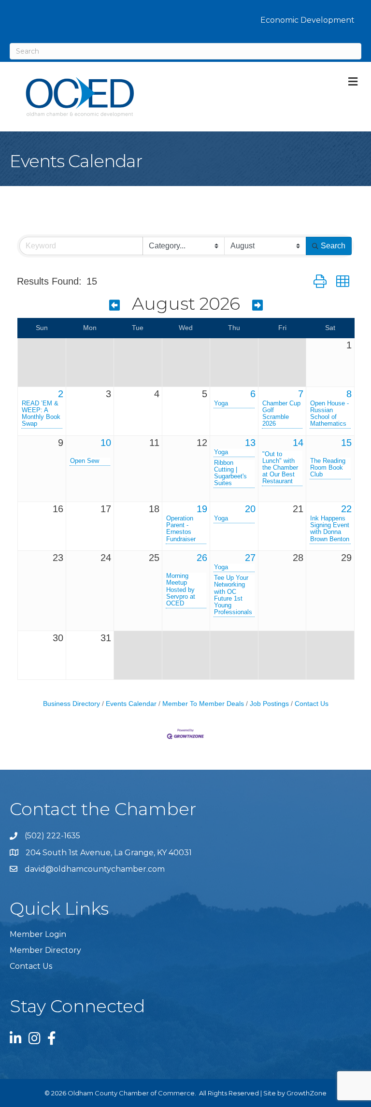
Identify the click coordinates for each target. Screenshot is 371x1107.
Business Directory (71, 703)
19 (202, 508)
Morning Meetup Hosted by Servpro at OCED (180, 589)
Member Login (38, 934)
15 (346, 442)
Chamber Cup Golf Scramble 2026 (281, 413)
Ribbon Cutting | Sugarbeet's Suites (230, 473)
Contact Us (311, 703)
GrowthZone (306, 1093)
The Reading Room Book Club (327, 468)
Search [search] (333, 246)
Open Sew (84, 461)
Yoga (221, 403)
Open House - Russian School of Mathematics (329, 413)
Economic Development (307, 20)
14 (298, 442)
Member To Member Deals (203, 703)
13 (250, 442)
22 (346, 508)
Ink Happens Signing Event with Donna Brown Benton (329, 528)
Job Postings (269, 703)
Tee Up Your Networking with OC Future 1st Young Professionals (233, 595)
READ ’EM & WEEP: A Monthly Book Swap (41, 413)
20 (250, 508)
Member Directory (45, 950)
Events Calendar (131, 703)
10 (105, 442)
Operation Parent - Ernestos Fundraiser (181, 528)
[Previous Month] (114, 305)
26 (202, 557)
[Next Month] (257, 305)
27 (250, 557)
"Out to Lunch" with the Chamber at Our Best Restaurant (280, 468)
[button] (320, 281)
